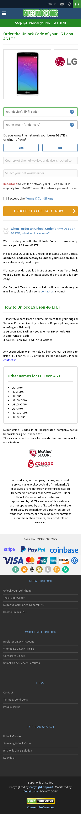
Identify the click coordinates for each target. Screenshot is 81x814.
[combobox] (40, 160)
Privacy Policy (12, 707)
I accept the (30, 198)
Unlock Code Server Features (21, 663)
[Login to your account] (77, 4)
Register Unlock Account (18, 642)
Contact (8, 693)
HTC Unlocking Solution (17, 751)
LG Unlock (9, 758)
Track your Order (14, 598)
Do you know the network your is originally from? (35, 137)
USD (49, 4)
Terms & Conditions (39, 198)
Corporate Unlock (14, 656)
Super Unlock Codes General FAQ (23, 605)
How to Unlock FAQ (15, 612)
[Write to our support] (62, 4)
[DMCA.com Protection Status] (40, 801)
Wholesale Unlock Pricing (18, 649)
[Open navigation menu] (4, 14)
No (60, 147)
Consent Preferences (40, 807)
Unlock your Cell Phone (17, 591)
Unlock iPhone (12, 736)
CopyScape (30, 791)
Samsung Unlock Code (17, 743)
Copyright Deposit (41, 787)
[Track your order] (69, 4)
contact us (47, 292)
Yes (21, 147)
